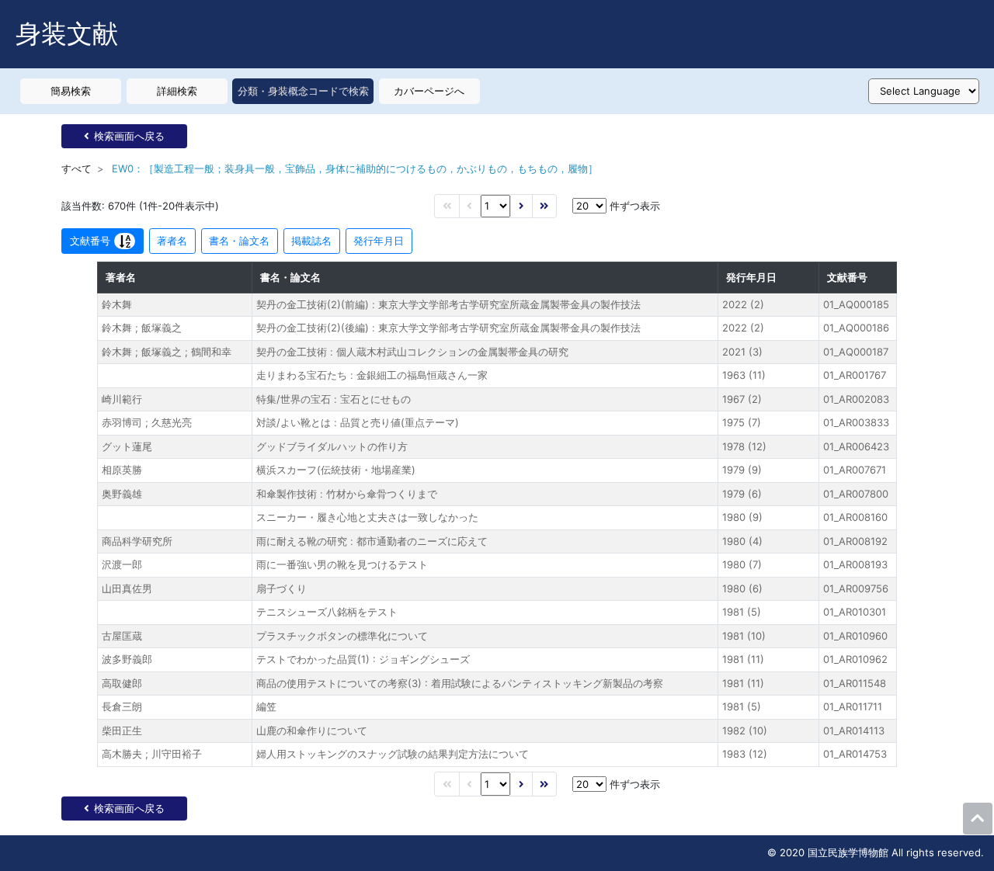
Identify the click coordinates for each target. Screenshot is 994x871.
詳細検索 (177, 91)
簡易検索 (70, 91)
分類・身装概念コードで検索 (303, 91)
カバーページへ (429, 91)
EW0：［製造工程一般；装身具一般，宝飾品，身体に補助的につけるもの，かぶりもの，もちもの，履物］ (355, 168)
